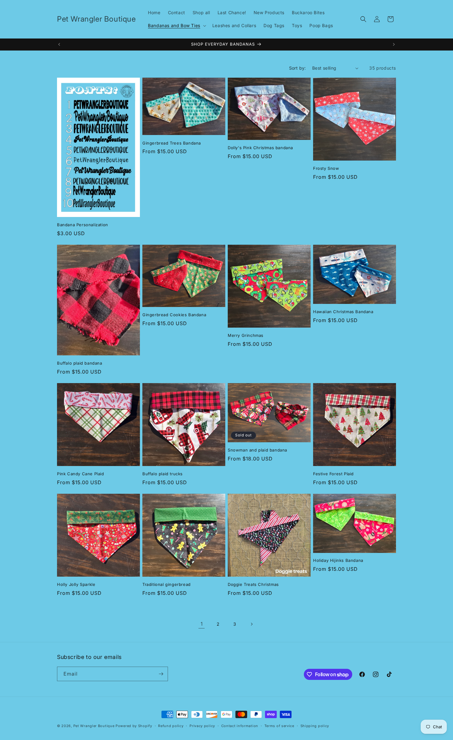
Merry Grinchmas (245, 335)
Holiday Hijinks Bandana (338, 560)
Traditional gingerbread (166, 584)
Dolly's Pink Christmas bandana (260, 147)
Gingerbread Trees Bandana (171, 143)
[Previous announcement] (59, 44)
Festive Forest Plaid (333, 473)
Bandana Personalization (82, 224)
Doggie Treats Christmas (253, 584)
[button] (176, 25)
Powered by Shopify (134, 726)
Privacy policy (202, 726)
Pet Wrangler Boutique (94, 726)
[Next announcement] (394, 44)
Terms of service (279, 726)
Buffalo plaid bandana (79, 363)
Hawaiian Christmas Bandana (343, 311)
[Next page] (251, 624)
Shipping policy (314, 726)
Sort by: (297, 68)
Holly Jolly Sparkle (76, 584)
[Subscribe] (161, 674)
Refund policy (170, 726)
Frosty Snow (326, 168)
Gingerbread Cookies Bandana (174, 314)
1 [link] (202, 624)
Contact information (239, 726)
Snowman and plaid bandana (257, 450)
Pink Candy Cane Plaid (80, 473)
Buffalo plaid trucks (162, 473)
